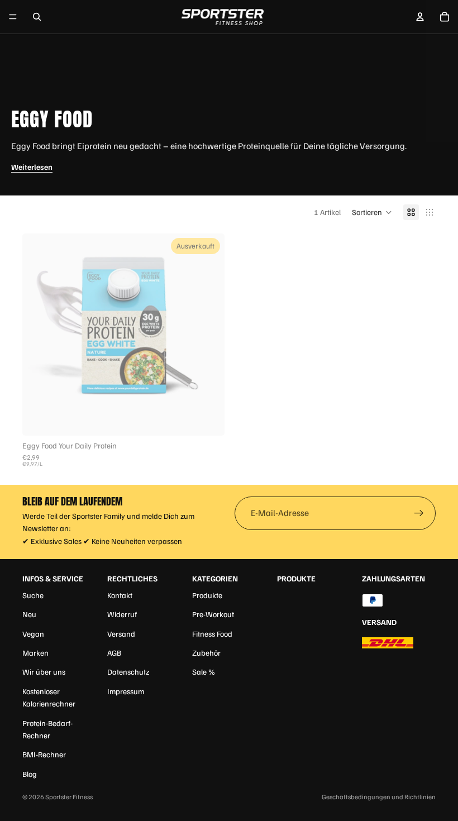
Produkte (207, 595)
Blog (29, 774)
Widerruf (122, 614)
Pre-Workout (213, 614)
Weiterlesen (32, 166)
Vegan (33, 633)
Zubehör (206, 652)
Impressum (125, 691)
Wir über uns (43, 671)
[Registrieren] (419, 513)
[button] (372, 212)
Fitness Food (212, 633)
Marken (35, 652)
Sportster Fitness (69, 797)
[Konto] (420, 16)
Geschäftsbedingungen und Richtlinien (379, 797)
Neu (29, 614)
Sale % (203, 671)
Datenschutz (128, 671)
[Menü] (13, 17)
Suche (33, 595)
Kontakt (119, 595)
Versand (121, 633)
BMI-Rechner (44, 754)
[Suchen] (37, 16)
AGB (114, 652)
